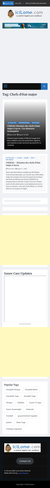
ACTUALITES (12, 123)
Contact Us (25, 461)
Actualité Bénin (31, 389)
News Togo (21, 422)
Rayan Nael (12, 135)
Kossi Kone (11, 169)
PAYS (32, 158)
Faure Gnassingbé (13, 409)
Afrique (9, 402)
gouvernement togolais (27, 416)
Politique (36, 123)
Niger (26, 158)
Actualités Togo (12, 396)
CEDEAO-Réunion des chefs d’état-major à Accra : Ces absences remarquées (24, 128)
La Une (19, 158)
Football (9, 416)
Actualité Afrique (13, 389)
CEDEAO (20, 402)
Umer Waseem (23, 473)
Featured (29, 409)
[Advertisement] (25, 55)
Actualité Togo (30, 396)
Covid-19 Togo (35, 402)
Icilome (31, 484)
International (24, 123)
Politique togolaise (14, 429)
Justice (9, 422)
